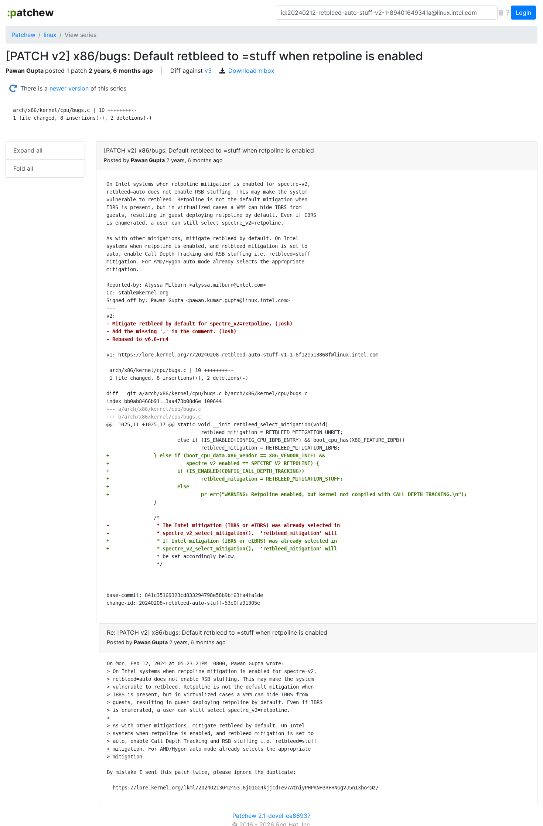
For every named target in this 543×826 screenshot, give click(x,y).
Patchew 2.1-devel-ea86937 (271, 815)
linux (50, 34)
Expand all (27, 150)
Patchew (23, 34)
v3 (208, 70)
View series (80, 34)
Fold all (23, 168)
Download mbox (251, 70)
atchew (30, 12)
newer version (69, 88)
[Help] (507, 12)
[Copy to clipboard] (501, 12)
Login (523, 12)
